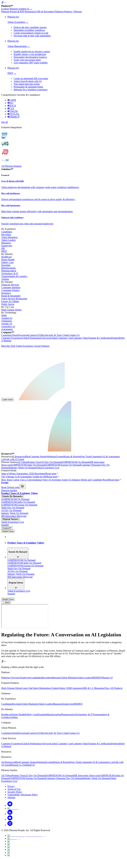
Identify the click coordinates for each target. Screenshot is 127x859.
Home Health (7, 259)
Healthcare (6, 256)
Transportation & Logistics (14, 276)
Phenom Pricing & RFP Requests (17, 11)
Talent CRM (65, 688)
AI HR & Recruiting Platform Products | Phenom (58, 11)
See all (4, 122)
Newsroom (23, 335)
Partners (115, 338)
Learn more (7, 399)
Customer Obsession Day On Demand (64, 778)
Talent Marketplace (41, 688)
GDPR (12, 100)
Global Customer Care (61, 338)
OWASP (13, 111)
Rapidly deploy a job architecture (30, 54)
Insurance (6, 293)
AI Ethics (40, 335)
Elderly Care (7, 262)
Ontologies (6, 321)
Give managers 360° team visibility (31, 62)
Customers (6, 335)
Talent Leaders (8, 240)
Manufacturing (8, 268)
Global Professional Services (36, 338)
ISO (11, 103)
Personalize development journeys (30, 57)
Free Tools (86, 456)
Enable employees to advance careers (32, 51)
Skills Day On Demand (12, 507)
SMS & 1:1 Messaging (93, 688)
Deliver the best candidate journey (30, 27)
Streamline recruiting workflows (29, 30)
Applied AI (6, 318)
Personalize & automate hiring (28, 86)
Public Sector (7, 304)
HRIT (4, 251)
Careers (32, 335)
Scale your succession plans (27, 60)
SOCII (12, 105)
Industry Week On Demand (23, 467)
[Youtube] (9, 819)
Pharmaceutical (8, 270)
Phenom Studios (9, 490)
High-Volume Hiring (11, 309)
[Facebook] (9, 805)
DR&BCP (14, 117)
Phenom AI (107, 677)
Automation (7, 329)
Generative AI (8, 326)
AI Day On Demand (52, 462)
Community (97, 456)
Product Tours (35, 462)
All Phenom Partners (11, 166)
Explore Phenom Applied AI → (16, 8)
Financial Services (10, 284)
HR (3, 248)
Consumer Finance (10, 290)
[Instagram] (9, 825)
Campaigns (76, 688)
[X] (12, 808)
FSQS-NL (14, 114)
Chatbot (55, 688)
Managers (6, 243)
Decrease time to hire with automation (32, 35)
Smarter (5, 524)
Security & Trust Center (57, 335)
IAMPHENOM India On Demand (28, 465)
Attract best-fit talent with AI (28, 81)
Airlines (5, 279)
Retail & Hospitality (11, 295)
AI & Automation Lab (103, 762)
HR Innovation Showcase (13, 516)
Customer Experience (11, 338)
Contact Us (74, 335)
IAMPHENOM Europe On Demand (63, 465)
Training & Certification (99, 338)
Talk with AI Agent (14, 459)
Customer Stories (38, 456)
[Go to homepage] (63, 2)
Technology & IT (9, 273)
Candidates (6, 231)
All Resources (18, 456)
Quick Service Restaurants (14, 298)
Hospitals (5, 265)
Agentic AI (6, 323)
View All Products (113, 688)
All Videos (22, 462)
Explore (5, 528)
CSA (11, 108)
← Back (6, 602)
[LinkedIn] (9, 814)
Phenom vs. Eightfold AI (22, 765)
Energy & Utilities (10, 301)
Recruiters (6, 234)
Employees (6, 245)
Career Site (27, 688)
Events (59, 456)
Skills (4, 315)
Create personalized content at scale (31, 33)
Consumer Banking (10, 287)
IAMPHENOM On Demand (76, 462)
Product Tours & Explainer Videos (19, 493)
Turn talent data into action (27, 84)
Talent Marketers (9, 237)
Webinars (51, 456)
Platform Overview (10, 677)
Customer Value (80, 338)
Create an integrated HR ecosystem (31, 78)
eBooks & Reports (71, 456)
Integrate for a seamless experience (31, 89)
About (15, 335)
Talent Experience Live (48, 467)
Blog (27, 456)
